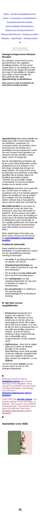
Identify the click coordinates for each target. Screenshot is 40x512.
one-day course (24, 399)
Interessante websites (30, 38)
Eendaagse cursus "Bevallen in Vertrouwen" (19, 30)
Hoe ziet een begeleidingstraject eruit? (23, 14)
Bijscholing (5, 38)
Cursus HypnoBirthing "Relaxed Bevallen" (19, 26)
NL (20, 42)
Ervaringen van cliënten (30, 34)
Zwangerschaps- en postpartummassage (23, 18)
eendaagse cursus (11, 381)
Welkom (6, 14)
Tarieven (6, 18)
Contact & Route (16, 38)
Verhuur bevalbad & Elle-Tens (11, 34)
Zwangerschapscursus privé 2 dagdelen (19, 22)
